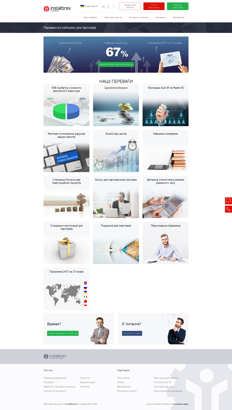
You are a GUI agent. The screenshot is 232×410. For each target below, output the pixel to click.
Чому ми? (85, 377)
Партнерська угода (164, 386)
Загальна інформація (55, 377)
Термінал (85, 386)
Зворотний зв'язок (130, 6)
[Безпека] (108, 6)
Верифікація (123, 386)
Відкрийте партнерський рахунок (116, 64)
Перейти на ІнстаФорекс (59, 16)
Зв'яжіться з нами (132, 333)
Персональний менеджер (167, 390)
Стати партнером (154, 6)
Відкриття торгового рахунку (59, 386)
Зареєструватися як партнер (62, 333)
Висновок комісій (127, 390)
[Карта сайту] (103, 6)
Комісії (120, 382)
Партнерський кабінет (165, 377)
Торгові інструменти (55, 390)
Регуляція (49, 382)
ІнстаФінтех (70, 404)
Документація (87, 382)
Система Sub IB (162, 382)
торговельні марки (180, 404)
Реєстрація (123, 377)
